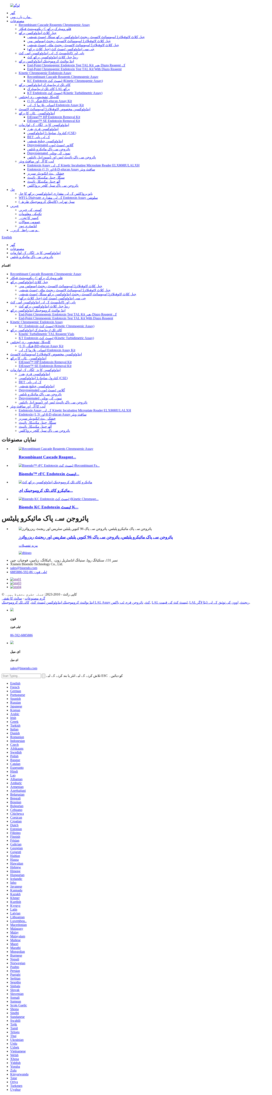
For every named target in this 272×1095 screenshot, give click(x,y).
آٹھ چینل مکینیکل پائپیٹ (43, 181)
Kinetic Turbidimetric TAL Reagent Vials (46, 334)
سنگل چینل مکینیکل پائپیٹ (46, 177)
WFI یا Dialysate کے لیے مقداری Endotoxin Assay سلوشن (58, 197)
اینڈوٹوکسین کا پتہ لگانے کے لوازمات (44, 125)
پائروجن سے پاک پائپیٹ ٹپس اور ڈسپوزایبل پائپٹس (61, 157)
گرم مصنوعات (35, 598)
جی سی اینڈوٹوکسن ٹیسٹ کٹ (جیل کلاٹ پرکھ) (60, 49)
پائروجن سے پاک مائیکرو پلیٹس (48, 149)
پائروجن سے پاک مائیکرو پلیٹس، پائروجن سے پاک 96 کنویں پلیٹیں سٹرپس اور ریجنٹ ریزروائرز (96, 537)
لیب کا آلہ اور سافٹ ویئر (36, 161)
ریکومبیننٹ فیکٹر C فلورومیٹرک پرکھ (45, 29)
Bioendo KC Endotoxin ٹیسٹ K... (48, 507)
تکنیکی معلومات (30, 214)
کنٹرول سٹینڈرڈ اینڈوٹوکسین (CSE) (51, 133)
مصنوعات (17, 21)
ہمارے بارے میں (21, 17)
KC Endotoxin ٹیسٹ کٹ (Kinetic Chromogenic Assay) (65, 81)
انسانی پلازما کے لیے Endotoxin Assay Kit (55, 105)
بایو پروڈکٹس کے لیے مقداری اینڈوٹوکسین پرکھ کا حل (56, 193)
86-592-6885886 (21, 635)
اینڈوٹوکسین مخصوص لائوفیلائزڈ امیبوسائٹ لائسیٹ (54, 109)
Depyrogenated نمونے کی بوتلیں (48, 153)
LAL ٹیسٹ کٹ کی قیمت (170, 602)
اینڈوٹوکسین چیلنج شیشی (45, 141)
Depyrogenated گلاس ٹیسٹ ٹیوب (50, 145)
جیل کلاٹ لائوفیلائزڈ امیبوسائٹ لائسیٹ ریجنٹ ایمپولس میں (69, 41)
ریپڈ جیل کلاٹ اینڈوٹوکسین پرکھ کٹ (52, 57)
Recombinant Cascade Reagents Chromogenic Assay (54, 25)
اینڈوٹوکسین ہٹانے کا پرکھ (37, 113)
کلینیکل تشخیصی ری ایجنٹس (39, 97)
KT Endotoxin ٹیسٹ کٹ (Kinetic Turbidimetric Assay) (64, 93)
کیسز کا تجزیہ (29, 218)
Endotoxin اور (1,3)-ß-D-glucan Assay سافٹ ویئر (61, 169)
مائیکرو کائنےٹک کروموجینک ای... (46, 490)
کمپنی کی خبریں (30, 210)
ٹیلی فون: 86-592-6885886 (28, 572)
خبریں (14, 206)
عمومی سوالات (29, 222)
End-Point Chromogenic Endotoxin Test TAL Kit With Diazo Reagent (74, 69)
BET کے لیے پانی (38, 137)
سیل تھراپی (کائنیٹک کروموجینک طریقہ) (47, 202)
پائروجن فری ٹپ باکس (127, 602)
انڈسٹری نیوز (28, 226)
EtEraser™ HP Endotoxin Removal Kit (53, 117)
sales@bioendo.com (23, 568)
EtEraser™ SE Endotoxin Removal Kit (53, 121)
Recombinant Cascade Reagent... (47, 457)
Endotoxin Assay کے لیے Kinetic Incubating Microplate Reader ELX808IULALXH (83, 165)
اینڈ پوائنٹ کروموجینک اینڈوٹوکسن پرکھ (46, 61)
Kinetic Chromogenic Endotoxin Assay (45, 73)
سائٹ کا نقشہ (12, 598)
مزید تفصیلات (28, 545)
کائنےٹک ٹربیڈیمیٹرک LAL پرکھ (48, 89)
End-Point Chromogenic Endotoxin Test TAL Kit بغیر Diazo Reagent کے (76, 65)
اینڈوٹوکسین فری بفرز (42, 129)
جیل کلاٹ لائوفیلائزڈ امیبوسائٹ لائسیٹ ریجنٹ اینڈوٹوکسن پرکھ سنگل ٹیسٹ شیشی (86, 37)
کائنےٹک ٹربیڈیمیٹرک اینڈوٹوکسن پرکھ (45, 85)
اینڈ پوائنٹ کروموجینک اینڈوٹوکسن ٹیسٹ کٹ (62, 602)
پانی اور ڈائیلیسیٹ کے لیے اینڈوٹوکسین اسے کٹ (51, 53)
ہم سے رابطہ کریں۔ (25, 230)
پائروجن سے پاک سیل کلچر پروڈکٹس (52, 185)
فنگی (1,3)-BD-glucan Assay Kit (49, 101)
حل (12, 189)
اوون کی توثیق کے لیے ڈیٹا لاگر (217, 602)
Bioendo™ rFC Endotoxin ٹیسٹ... (49, 474)
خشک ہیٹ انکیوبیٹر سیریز (45, 173)
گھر (12, 13)
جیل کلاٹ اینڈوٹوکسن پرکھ (38, 33)
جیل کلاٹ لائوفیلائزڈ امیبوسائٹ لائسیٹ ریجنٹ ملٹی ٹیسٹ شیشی (73, 45)
